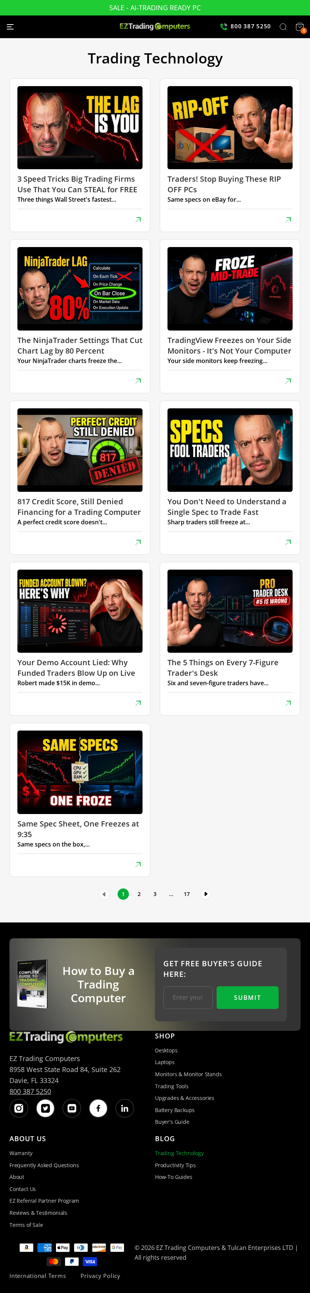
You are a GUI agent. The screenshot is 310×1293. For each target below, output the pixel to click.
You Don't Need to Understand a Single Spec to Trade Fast (227, 506)
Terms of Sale (26, 1224)
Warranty (21, 1153)
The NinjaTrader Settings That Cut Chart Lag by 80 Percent (80, 345)
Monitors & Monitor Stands (188, 1074)
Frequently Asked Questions (44, 1165)
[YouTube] (71, 1108)
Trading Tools (172, 1086)
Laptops (165, 1062)
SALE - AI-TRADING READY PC (155, 7)
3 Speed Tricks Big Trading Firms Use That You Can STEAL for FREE (77, 184)
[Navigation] (10, 26)
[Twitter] (45, 1108)
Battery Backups (175, 1110)
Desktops (166, 1050)
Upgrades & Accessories (184, 1097)
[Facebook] (98, 1108)
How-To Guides (173, 1176)
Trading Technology (179, 1153)
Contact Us (22, 1189)
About (16, 1176)
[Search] (283, 27)
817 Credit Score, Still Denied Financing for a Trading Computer (79, 506)
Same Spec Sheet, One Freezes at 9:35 (78, 829)
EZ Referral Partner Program (44, 1200)
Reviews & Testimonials (38, 1212)
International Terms (37, 1275)
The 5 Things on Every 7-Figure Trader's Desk (223, 667)
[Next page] (205, 894)
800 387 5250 (30, 1091)
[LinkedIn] (124, 1108)
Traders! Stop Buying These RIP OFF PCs (224, 184)
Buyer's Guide (172, 1121)
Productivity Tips (175, 1165)
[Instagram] (18, 1108)
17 (187, 894)
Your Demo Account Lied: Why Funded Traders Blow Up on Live (76, 667)
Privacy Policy (101, 1275)
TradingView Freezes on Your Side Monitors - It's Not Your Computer (229, 345)
